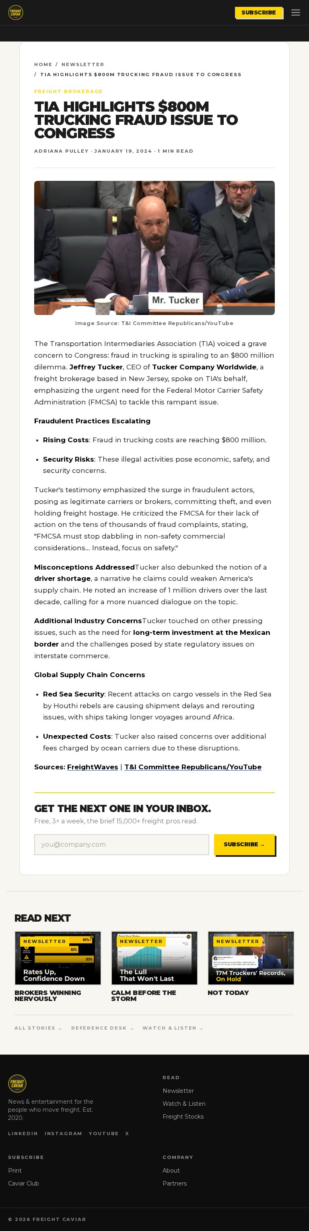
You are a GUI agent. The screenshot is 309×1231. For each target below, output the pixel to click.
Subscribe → (244, 844)
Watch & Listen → (173, 1028)
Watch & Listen (184, 1103)
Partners (175, 1183)
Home (43, 64)
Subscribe (258, 12)
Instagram (64, 1133)
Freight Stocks (183, 1116)
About (171, 1170)
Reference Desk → (103, 1028)
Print (15, 1170)
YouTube (104, 1133)
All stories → (38, 1028)
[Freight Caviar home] (15, 12)
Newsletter (83, 64)
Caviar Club (23, 1183)
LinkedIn (23, 1133)
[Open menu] (296, 12)
